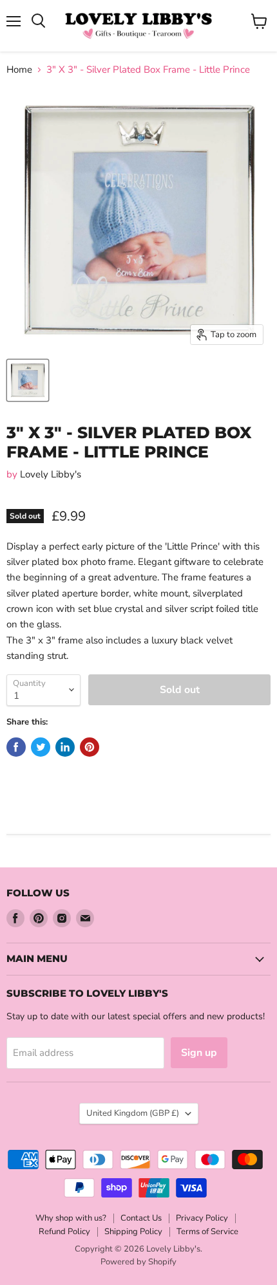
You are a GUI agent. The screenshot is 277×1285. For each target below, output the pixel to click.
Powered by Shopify (138, 1262)
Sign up (199, 1053)
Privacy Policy (202, 1218)
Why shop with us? (70, 1218)
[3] (27, 380)
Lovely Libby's (50, 474)
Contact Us (141, 1218)
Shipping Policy (133, 1231)
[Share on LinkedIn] (65, 747)
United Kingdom (132, 1113)
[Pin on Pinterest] (89, 747)
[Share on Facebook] (16, 747)
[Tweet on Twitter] (40, 747)
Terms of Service (207, 1231)
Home (19, 69)
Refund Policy (64, 1231)
